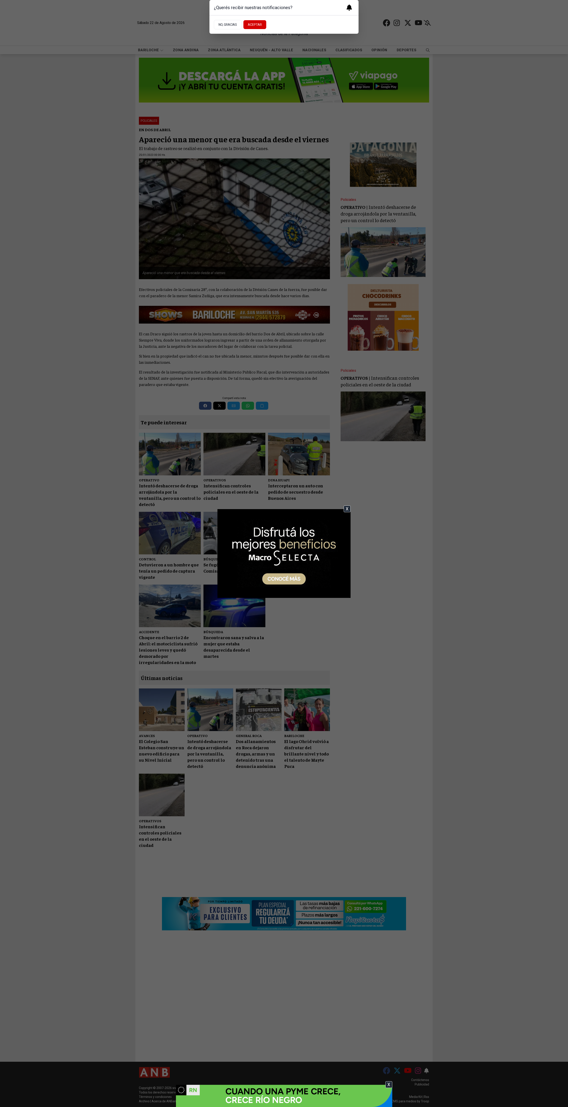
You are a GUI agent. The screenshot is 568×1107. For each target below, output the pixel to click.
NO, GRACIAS (228, 24)
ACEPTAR (255, 24)
